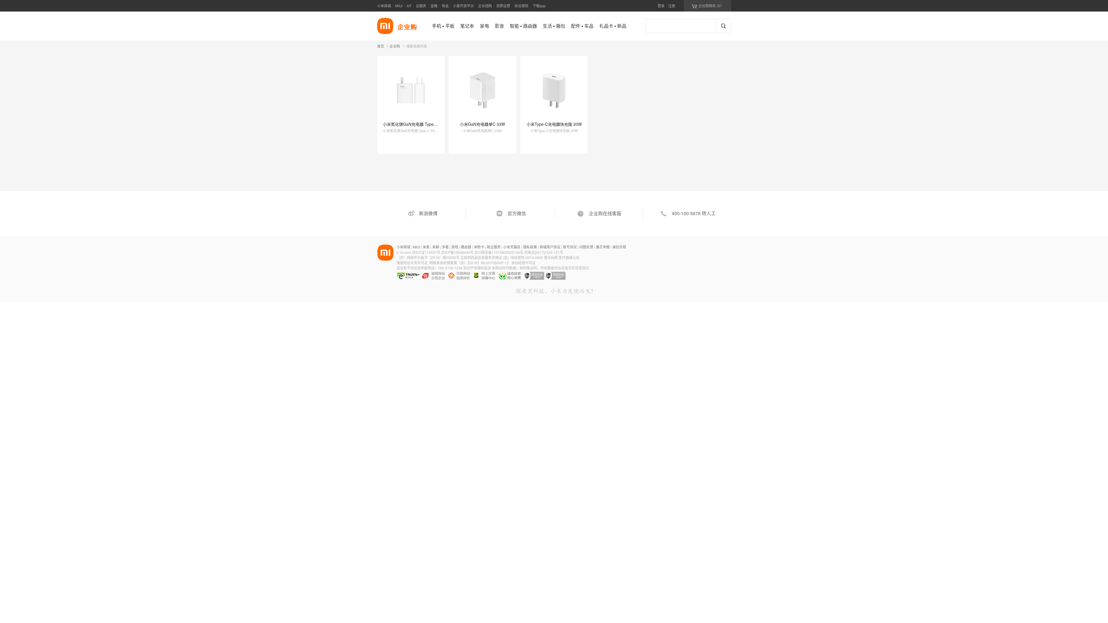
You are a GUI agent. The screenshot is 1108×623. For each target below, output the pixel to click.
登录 (661, 5)
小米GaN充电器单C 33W (482, 124)
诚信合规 (619, 246)
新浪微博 (428, 213)
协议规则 (521, 5)
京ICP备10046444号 (457, 252)
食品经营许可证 (523, 262)
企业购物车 (708, 6)
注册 (671, 5)
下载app (539, 5)
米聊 (435, 246)
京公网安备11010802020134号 (499, 252)
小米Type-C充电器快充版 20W (554, 124)
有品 (445, 5)
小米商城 (384, 5)
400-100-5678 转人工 (694, 213)
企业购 (395, 46)
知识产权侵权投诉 (477, 267)
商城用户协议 (550, 246)
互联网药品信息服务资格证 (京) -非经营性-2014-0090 (502, 257)
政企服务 (494, 246)
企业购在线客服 (605, 213)
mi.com (405, 252)
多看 (445, 246)
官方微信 (517, 213)
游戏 (454, 246)
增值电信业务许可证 (412, 262)
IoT (409, 5)
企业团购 (485, 5)
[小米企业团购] (385, 26)
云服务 (421, 5)
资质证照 (503, 5)
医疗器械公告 (569, 257)
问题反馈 (586, 246)
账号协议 (570, 246)
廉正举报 (603, 246)
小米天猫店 (512, 246)
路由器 (466, 246)
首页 (380, 46)
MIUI (399, 5)
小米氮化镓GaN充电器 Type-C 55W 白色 (420, 124)
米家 (426, 246)
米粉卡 (479, 246)
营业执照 (551, 257)
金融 (434, 5)
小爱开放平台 (463, 5)
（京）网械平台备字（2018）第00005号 (428, 257)
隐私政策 (530, 246)
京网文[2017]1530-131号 (543, 252)
